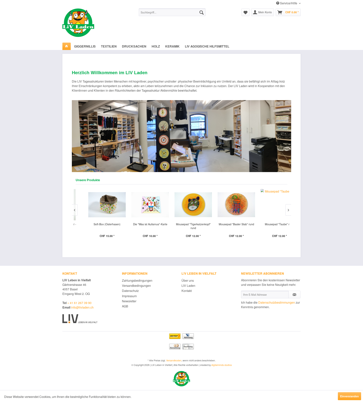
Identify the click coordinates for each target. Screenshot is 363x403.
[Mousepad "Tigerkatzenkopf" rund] (181, 204)
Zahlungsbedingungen (137, 280)
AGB (125, 306)
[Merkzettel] (245, 12)
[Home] (66, 46)
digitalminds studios (221, 364)
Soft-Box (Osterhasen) (95, 224)
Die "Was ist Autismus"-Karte (138, 224)
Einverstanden (349, 396)
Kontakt (187, 290)
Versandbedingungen (136, 285)
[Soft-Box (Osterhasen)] (95, 204)
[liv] (181, 378)
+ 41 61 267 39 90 (79, 303)
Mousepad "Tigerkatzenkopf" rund (181, 226)
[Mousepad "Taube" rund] (267, 204)
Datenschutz (130, 290)
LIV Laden (188, 285)
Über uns (188, 280)
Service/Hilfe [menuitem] (288, 3)
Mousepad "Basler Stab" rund (224, 224)
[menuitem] (172, 12)
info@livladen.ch (82, 307)
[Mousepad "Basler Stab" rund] (224, 204)
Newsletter (129, 301)
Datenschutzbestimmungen (276, 302)
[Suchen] (202, 12)
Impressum (129, 296)
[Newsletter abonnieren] (294, 294)
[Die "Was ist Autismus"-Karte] (138, 204)
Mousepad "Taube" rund (267, 224)
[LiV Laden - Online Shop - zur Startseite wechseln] (91, 23)
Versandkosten (174, 360)
